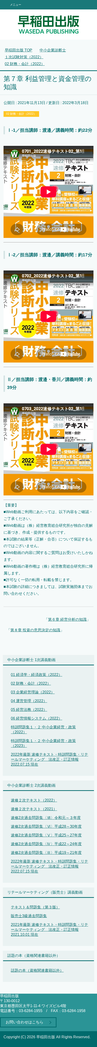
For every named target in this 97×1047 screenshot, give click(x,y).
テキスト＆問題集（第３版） (35, 907)
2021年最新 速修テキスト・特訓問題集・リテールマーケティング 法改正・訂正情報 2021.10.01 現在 (49, 930)
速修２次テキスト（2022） (34, 800)
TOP (18, 50)
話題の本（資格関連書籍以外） (37, 970)
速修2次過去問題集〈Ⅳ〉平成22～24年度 (46, 844)
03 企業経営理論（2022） (33, 692)
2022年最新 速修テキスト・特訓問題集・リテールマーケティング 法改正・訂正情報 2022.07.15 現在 (49, 759)
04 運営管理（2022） (29, 701)
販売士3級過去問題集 (29, 916)
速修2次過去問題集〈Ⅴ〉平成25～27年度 (46, 835)
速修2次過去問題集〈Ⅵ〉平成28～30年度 (46, 826)
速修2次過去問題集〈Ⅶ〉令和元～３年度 (46, 818)
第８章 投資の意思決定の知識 (35, 630)
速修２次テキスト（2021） (34, 809)
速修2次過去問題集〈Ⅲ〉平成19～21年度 (46, 853)
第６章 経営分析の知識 (67, 619)
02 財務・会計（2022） (21, 113)
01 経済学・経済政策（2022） (36, 675)
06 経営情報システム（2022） (36, 718)
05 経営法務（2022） (29, 710)
